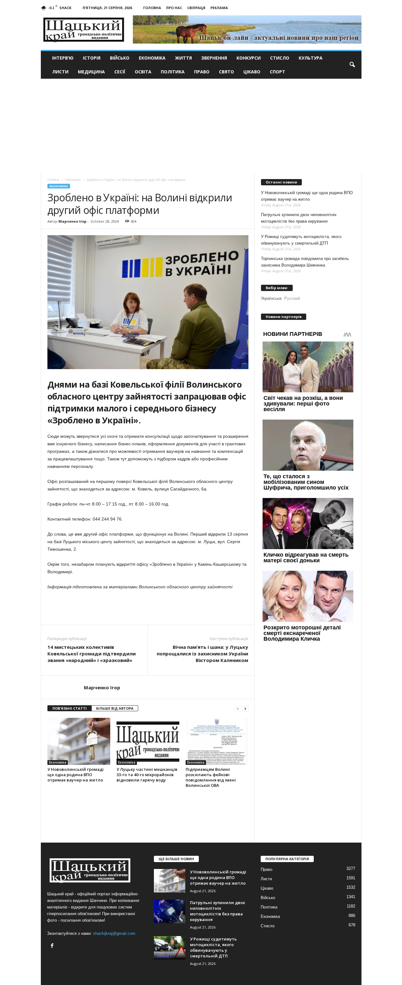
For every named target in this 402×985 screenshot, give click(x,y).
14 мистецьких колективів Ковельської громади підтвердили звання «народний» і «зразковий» (91, 653)
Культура (311, 58)
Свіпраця (196, 7)
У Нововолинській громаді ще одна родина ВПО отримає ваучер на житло (75, 774)
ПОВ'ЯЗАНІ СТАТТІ (69, 708)
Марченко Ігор (72, 221)
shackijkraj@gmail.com (114, 933)
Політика (173, 72)
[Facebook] (53, 946)
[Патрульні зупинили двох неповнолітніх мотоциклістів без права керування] (169, 911)
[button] (352, 65)
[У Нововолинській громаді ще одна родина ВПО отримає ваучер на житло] (78, 741)
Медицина (91, 72)
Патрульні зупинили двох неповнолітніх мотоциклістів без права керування (299, 218)
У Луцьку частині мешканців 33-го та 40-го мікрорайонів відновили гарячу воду (147, 774)
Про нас (174, 7)
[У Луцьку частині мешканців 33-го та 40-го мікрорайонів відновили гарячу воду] (148, 741)
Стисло (279, 58)
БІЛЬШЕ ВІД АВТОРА (114, 708)
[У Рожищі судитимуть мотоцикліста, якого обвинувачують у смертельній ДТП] (169, 948)
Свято (226, 72)
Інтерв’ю (62, 58)
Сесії (119, 72)
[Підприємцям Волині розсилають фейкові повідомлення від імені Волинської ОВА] (217, 741)
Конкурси (248, 58)
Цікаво (251, 72)
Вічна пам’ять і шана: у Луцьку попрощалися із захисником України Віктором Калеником (202, 653)
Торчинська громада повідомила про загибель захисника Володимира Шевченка (305, 261)
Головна (152, 7)
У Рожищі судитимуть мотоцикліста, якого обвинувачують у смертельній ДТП (301, 240)
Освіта (143, 72)
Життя (183, 58)
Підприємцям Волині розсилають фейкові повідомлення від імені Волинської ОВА (211, 777)
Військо (119, 58)
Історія (91, 58)
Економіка (152, 58)
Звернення (214, 58)
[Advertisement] (201, 126)
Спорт (277, 72)
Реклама (219, 7)
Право (201, 72)
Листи (60, 72)
